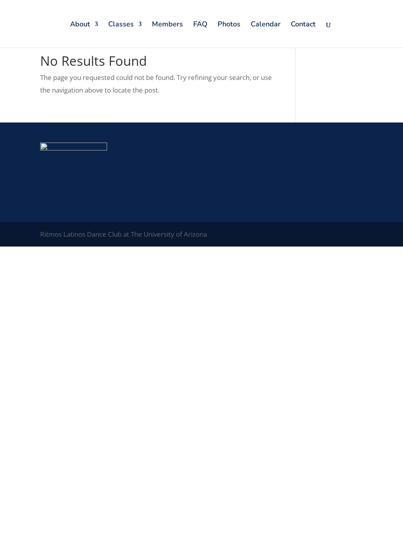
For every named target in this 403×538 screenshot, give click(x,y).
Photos (229, 25)
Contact (303, 25)
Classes (121, 25)
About (80, 25)
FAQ (200, 25)
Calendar (266, 25)
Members (167, 25)
